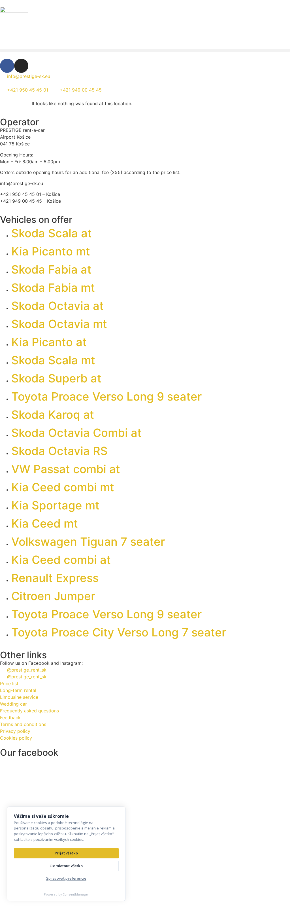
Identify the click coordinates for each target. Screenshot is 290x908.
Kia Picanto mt (50, 251)
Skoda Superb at (56, 378)
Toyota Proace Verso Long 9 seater (106, 396)
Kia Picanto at (49, 342)
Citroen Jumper (53, 596)
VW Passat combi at (65, 469)
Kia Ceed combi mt (62, 487)
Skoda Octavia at (57, 306)
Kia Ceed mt (44, 523)
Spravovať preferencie (66, 878)
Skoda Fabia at (51, 269)
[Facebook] (7, 66)
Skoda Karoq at (52, 415)
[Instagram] (21, 66)
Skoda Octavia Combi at (76, 433)
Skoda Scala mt (53, 360)
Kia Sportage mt (55, 505)
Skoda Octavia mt (59, 324)
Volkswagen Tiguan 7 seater (88, 542)
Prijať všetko (66, 853)
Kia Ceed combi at (61, 560)
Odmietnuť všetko (66, 865)
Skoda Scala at (51, 233)
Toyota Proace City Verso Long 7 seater (118, 632)
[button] (145, 50)
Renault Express (55, 578)
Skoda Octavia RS (59, 451)
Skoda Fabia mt (53, 288)
